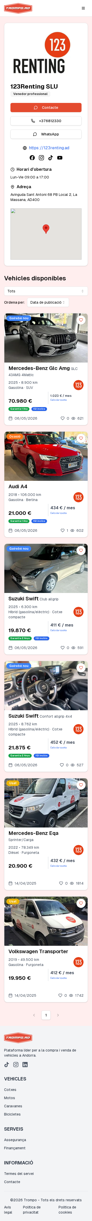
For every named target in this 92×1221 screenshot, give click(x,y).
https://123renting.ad (49, 147)
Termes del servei (19, 1174)
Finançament (15, 1148)
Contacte (50, 107)
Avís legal (8, 1209)
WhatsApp (50, 134)
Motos (9, 1098)
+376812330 (50, 121)
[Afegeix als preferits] (81, 320)
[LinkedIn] (25, 1064)
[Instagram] (15, 1064)
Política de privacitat (32, 1209)
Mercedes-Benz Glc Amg (39, 368)
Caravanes (13, 1106)
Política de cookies (67, 1209)
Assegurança (15, 1140)
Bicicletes (12, 1114)
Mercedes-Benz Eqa (33, 833)
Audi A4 (17, 486)
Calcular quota (58, 400)
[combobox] (46, 291)
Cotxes (10, 1090)
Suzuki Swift (23, 598)
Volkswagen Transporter (38, 951)
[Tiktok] (6, 1064)
